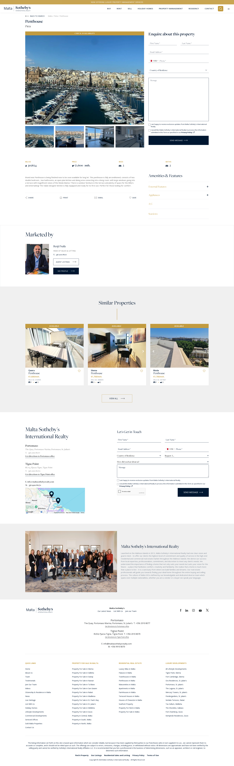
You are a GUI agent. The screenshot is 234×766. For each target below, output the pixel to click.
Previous (28, 80)
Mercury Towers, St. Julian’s (176, 692)
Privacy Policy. (187, 132)
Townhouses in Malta (127, 677)
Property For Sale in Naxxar (83, 680)
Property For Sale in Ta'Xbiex (83, 684)
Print (65, 197)
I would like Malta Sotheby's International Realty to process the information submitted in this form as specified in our (178, 131)
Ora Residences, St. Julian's (176, 680)
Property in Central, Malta (82, 716)
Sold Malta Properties (33, 723)
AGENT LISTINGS (63, 262)
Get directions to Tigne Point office (40, 474)
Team (27, 677)
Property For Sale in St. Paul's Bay (85, 700)
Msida (156, 370)
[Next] (80, 351)
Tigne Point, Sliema (173, 673)
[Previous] (28, 351)
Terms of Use (153, 755)
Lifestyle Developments (34, 712)
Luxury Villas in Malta (127, 669)
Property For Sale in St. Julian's (84, 704)
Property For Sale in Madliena (83, 696)
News (27, 696)
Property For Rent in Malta (129, 708)
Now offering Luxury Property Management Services (117, 2)
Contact (209, 8)
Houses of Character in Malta (130, 700)
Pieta (56, 16)
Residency (194, 8)
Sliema (94, 370)
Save (134, 197)
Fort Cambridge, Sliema (175, 677)
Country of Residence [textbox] (126, 455)
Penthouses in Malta (127, 680)
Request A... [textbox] (169, 455)
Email (100, 197)
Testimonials (30, 680)
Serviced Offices (31, 719)
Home (27, 669)
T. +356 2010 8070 (32, 470)
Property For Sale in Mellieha (83, 708)
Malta (50, 16)
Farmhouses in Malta (127, 692)
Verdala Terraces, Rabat (175, 700)
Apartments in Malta (127, 688)
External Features (179, 186)
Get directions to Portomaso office (40, 456)
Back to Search (37, 16)
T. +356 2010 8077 (60, 254)
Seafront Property (126, 704)
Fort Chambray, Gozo (174, 712)
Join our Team (130, 611)
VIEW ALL (113, 398)
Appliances (179, 194)
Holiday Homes (31, 708)
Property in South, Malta (81, 719)
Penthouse (34, 373)
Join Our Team (31, 684)
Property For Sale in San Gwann (84, 688)
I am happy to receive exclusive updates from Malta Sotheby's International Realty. (179, 125)
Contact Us (29, 727)
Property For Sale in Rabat (82, 692)
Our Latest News (104, 611)
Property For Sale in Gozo (82, 712)
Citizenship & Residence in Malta (38, 692)
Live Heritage (30, 700)
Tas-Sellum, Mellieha (174, 704)
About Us (29, 673)
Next (141, 80)
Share (31, 197)
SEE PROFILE (63, 271)
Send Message (176, 140)
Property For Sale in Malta (129, 712)
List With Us (118, 611)
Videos (27, 688)
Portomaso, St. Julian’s (174, 684)
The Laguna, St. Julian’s (175, 688)
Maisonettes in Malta (127, 684)
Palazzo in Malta (125, 673)
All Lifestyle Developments (176, 669)
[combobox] (154, 61)
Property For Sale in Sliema (82, 669)
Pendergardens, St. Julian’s (176, 696)
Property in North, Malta (81, 723)
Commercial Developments (36, 716)
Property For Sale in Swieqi (82, 677)
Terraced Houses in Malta (129, 696)
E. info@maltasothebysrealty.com (39, 481)
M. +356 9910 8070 (33, 485)
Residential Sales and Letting (117, 755)
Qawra (31, 370)
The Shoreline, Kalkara (174, 708)
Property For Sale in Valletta (83, 673)
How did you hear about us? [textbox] (128, 461)
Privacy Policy (138, 755)
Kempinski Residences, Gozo (177, 716)
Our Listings (96, 755)
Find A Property (82, 755)
